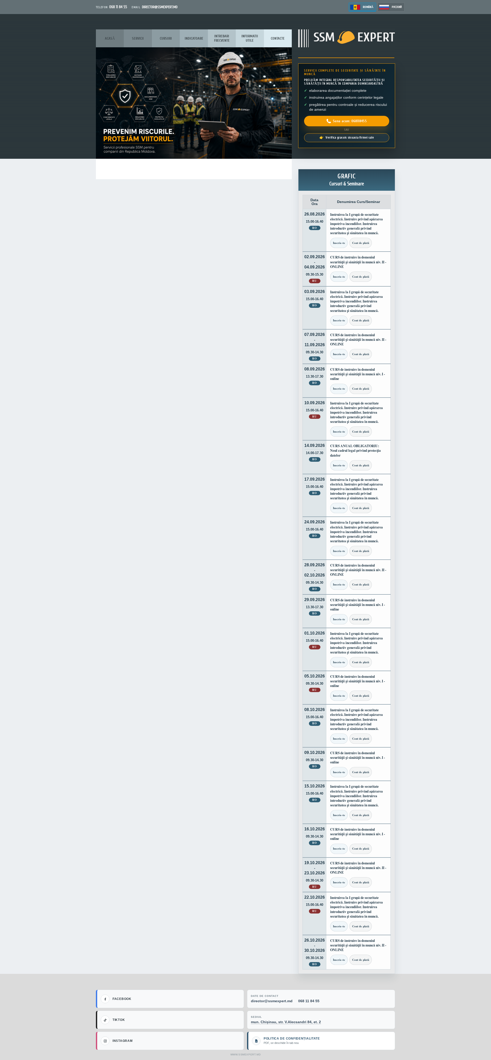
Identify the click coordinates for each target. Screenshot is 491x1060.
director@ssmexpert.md (272, 1001)
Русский (397, 7)
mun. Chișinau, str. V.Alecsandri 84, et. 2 (286, 1022)
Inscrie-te (339, 243)
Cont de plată (360, 243)
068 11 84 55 (308, 1001)
